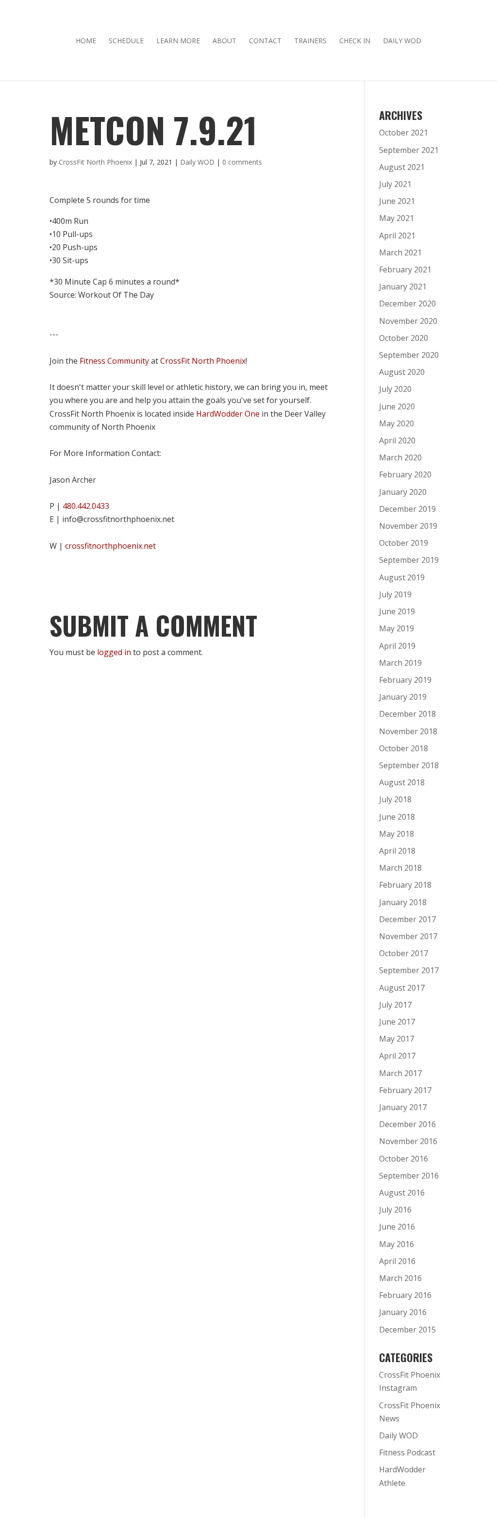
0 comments (242, 162)
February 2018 (405, 884)
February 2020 (405, 474)
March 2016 (400, 1278)
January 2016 (403, 1312)
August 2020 (402, 372)
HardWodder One (228, 413)
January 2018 (403, 902)
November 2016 (408, 1141)
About (224, 41)
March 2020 (400, 457)
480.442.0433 (86, 506)
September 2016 (409, 1175)
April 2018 (397, 850)
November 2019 (408, 526)
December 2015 (407, 1329)
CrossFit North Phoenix (95, 162)
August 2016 (402, 1192)
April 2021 (397, 235)
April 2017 (397, 1055)
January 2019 (403, 697)
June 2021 (397, 201)
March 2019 (400, 663)
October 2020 (403, 338)
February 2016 (405, 1295)
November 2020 (408, 321)
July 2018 (395, 799)
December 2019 (407, 509)
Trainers (310, 41)
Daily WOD (402, 41)
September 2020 (409, 355)
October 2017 (403, 953)
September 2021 (409, 150)
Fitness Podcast (407, 1452)
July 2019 (395, 594)
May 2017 (396, 1038)
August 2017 (402, 987)
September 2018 (409, 765)
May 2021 (396, 218)
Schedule (126, 41)
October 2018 (403, 748)
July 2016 (395, 1209)
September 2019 (409, 560)
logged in (114, 652)
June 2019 (397, 611)
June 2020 (397, 406)
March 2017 (400, 1073)
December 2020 (407, 303)
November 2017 (408, 936)
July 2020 (395, 389)
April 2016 (397, 1261)
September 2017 (409, 970)
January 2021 (403, 286)
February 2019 (405, 680)
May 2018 (396, 833)
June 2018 (397, 816)
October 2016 (403, 1158)
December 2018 (407, 713)
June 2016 (397, 1226)
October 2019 (403, 543)
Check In (354, 41)
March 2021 (400, 252)
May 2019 (396, 628)
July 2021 (395, 184)
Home (86, 41)
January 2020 (403, 492)
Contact (265, 41)
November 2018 (408, 731)
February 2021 (405, 269)
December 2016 (407, 1124)
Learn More (178, 41)
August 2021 (402, 167)
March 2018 (400, 867)
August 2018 (402, 782)
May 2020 (396, 423)
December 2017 (407, 919)
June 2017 (397, 1021)
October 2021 (403, 132)
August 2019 (402, 577)
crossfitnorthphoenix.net (110, 545)
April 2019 (397, 646)
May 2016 (396, 1244)
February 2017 (405, 1090)
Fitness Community (114, 360)
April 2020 (397, 440)
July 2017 (395, 1004)
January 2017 (403, 1107)
